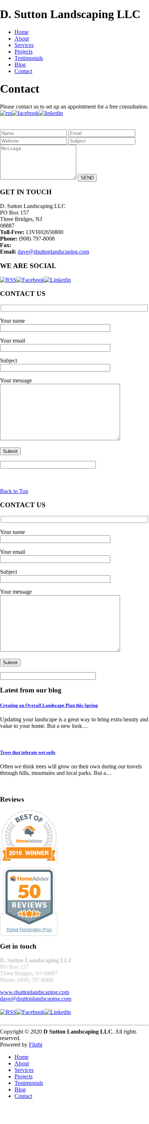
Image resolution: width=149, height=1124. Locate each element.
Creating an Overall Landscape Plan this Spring (49, 705)
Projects (23, 51)
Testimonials (28, 58)
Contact (23, 71)
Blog (20, 64)
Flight (35, 1045)
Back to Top (14, 491)
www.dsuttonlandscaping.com (34, 992)
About (21, 38)
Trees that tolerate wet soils (27, 752)
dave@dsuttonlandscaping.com (53, 252)
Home (21, 32)
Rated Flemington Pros (29, 929)
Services (24, 45)
